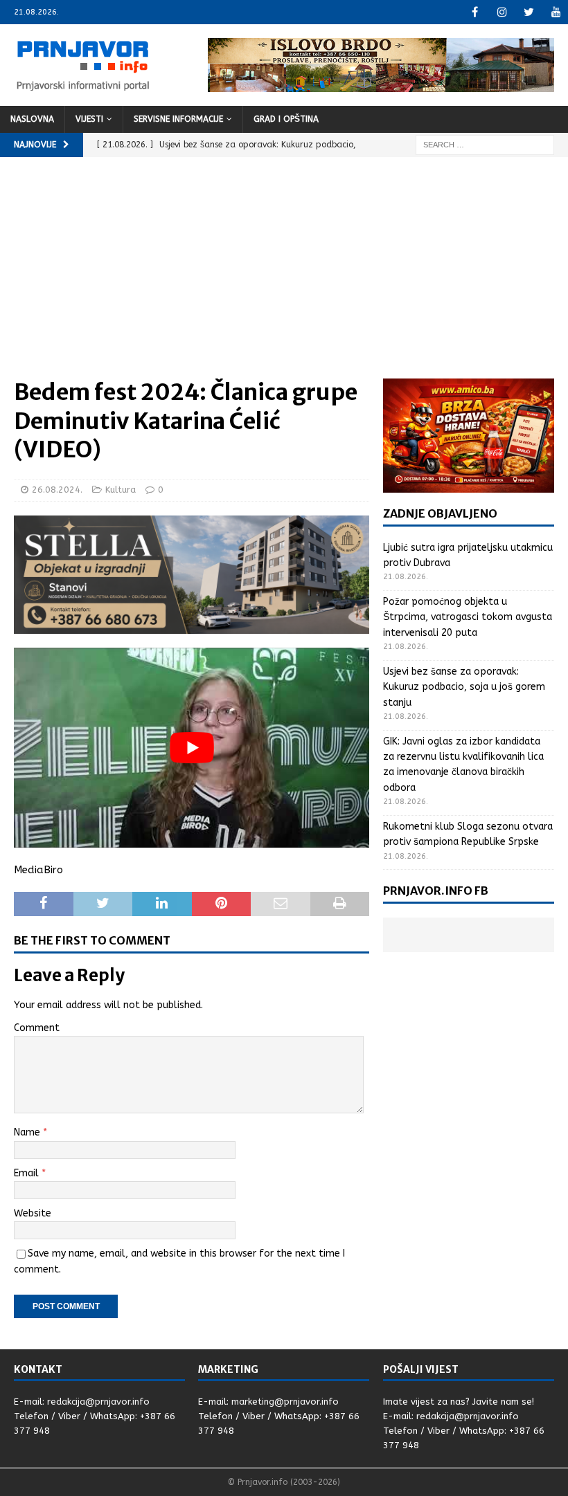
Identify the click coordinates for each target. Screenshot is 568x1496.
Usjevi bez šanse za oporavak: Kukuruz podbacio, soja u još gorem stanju (464, 687)
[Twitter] (529, 12)
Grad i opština (286, 119)
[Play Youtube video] (191, 748)
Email (28, 1173)
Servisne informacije (178, 119)
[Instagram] (502, 12)
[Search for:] (485, 144)
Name (28, 1132)
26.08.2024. (57, 489)
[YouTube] (556, 12)
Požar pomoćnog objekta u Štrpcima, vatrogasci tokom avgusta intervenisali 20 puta (467, 617)
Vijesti (89, 119)
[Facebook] (475, 12)
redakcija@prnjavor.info (98, 1401)
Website (32, 1213)
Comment (37, 1028)
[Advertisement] (284, 275)
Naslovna (32, 119)
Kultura (120, 489)
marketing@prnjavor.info (285, 1401)
